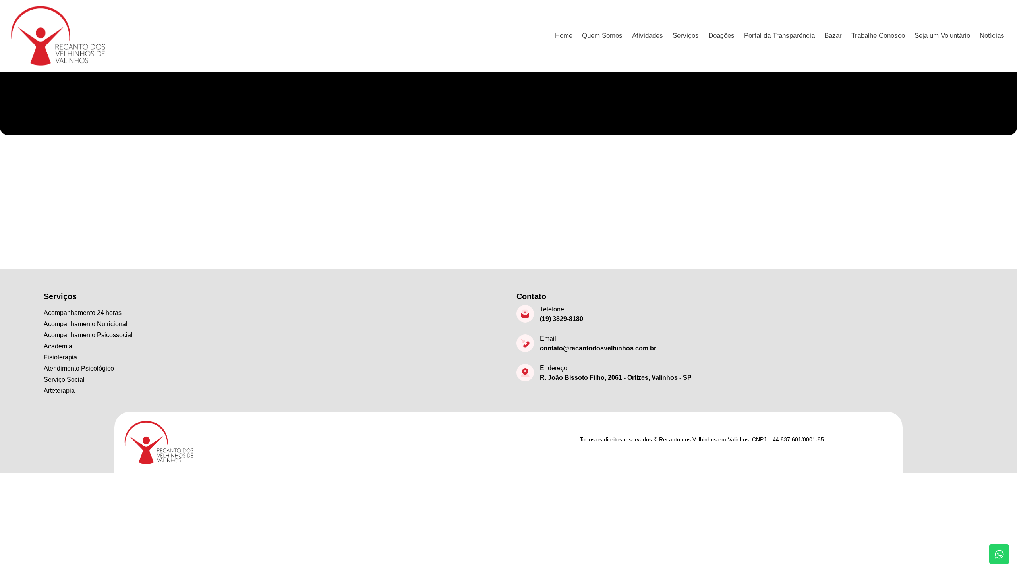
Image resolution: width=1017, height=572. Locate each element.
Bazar (833, 35)
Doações (721, 35)
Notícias (992, 35)
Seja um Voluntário (942, 35)
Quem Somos (602, 35)
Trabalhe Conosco (878, 35)
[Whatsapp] (999, 554)
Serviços (686, 35)
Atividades (647, 35)
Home (563, 35)
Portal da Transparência (779, 35)
